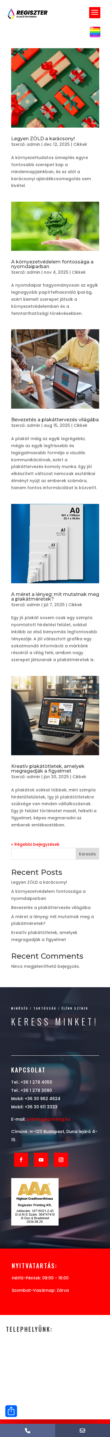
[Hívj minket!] (27, 1430)
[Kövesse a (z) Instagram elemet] (61, 1160)
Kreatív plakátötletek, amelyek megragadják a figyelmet (47, 768)
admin (33, 144)
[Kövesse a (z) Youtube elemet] (41, 1160)
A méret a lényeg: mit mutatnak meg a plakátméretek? (55, 596)
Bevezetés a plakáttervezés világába (55, 419)
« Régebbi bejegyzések (35, 844)
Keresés (87, 854)
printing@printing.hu (48, 1119)
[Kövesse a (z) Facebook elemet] (21, 1160)
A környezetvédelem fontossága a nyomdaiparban (52, 264)
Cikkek (80, 144)
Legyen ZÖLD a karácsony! (43, 138)
